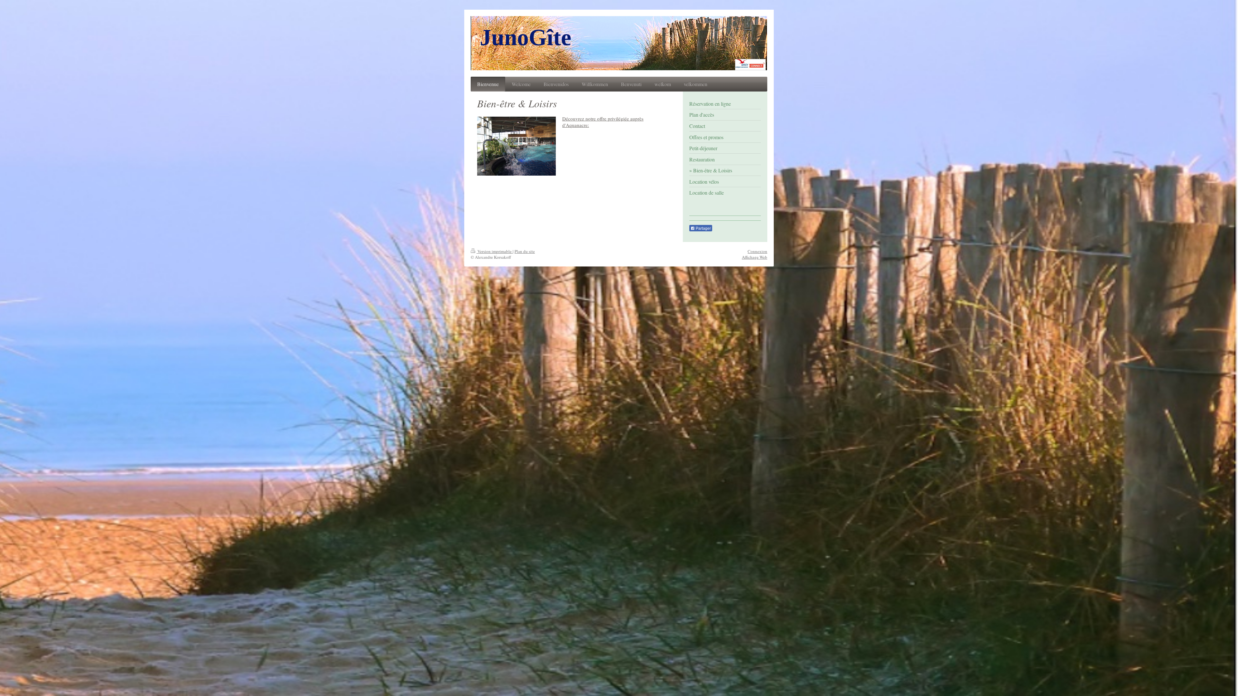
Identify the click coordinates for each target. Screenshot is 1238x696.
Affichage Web (754, 257)
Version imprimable (495, 251)
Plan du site (525, 251)
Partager (703, 228)
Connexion (757, 251)
